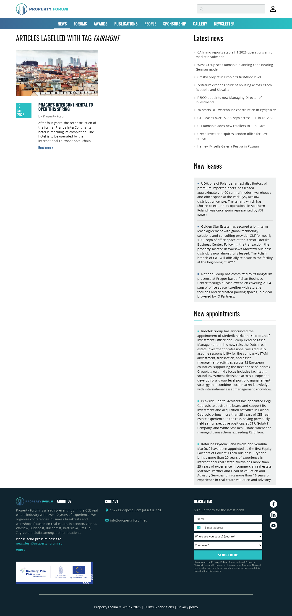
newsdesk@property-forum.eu (39, 543)
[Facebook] (273, 504)
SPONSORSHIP (174, 24)
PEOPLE (150, 24)
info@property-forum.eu (128, 520)
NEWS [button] (62, 24)
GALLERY (200, 24)
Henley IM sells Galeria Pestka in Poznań (228, 146)
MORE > (20, 550)
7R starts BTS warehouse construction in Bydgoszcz (236, 110)
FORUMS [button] (80, 24)
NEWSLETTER (224, 24)
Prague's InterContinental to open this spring (65, 107)
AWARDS (100, 24)
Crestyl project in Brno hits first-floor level (229, 77)
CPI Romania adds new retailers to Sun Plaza (231, 126)
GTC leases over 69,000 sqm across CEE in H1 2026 (235, 118)
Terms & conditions (159, 607)
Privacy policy (187, 607)
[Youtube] (273, 525)
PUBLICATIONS (126, 24)
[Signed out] (273, 11)
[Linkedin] (273, 514)
